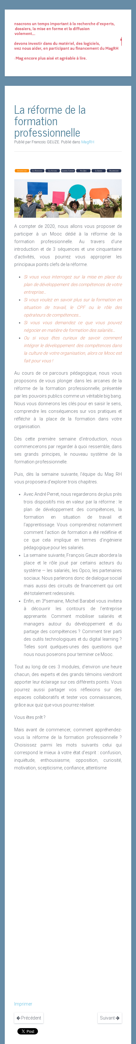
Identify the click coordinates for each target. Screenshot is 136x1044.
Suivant (108, 1017)
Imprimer (23, 1003)
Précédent (30, 1017)
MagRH (87, 142)
